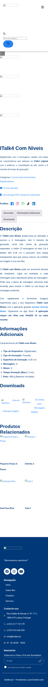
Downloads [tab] (9, 219)
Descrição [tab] (8, 213)
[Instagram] (17, 204)
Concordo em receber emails (19, 667)
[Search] (8, 44)
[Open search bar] (4, 34)
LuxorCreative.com (35, 680)
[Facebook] (12, 204)
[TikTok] (28, 204)
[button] (42, 7)
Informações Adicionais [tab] (28, 213)
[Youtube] (21, 571)
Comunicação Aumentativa (23, 177)
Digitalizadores (7, 181)
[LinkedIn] (34, 204)
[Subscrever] (39, 660)
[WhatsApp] (23, 204)
